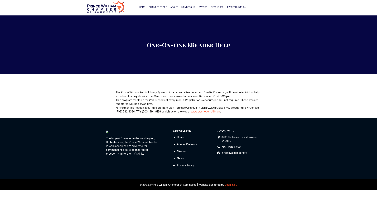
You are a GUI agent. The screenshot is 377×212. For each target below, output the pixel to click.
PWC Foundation (236, 7)
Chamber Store (158, 7)
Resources (217, 7)
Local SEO (231, 184)
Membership (188, 7)
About (174, 7)
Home (142, 7)
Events (203, 7)
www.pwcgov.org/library (205, 111)
